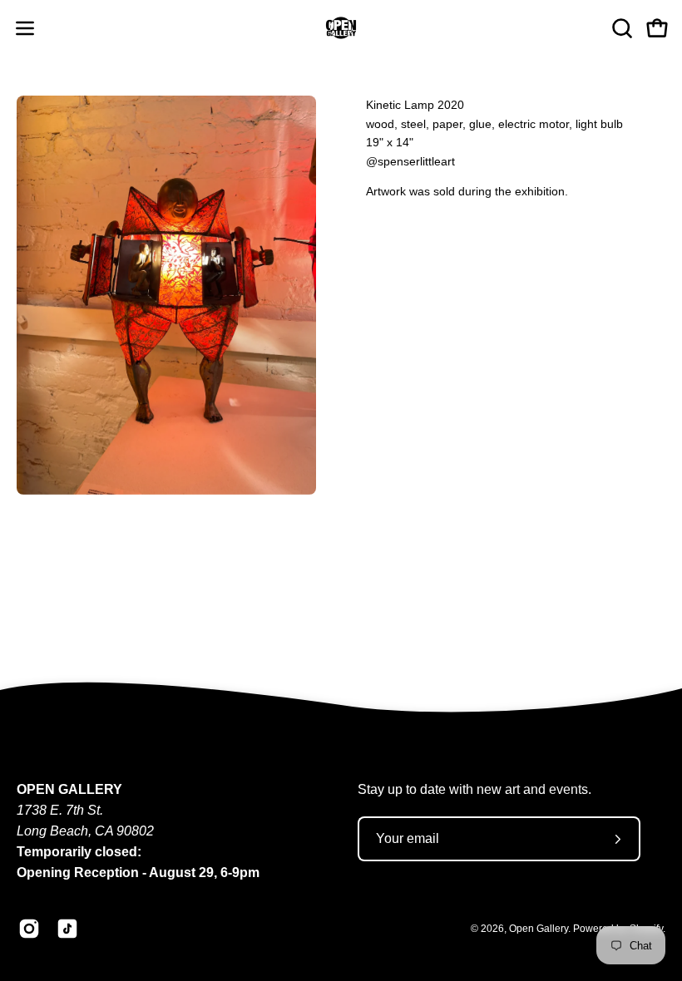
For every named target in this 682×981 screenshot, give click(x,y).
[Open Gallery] (341, 27)
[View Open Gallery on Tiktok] (67, 928)
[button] (620, 28)
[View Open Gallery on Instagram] (29, 928)
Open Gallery (538, 928)
